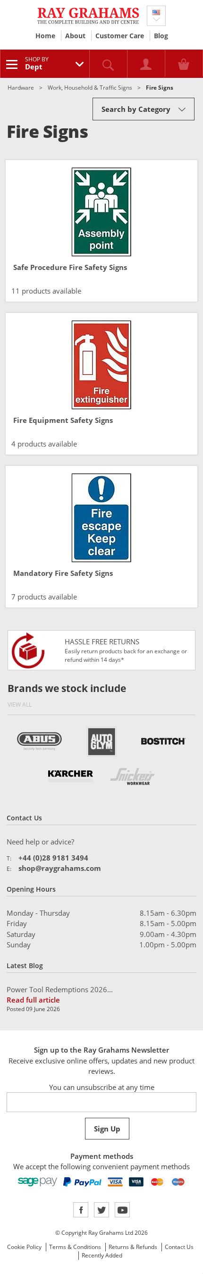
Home (45, 35)
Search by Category (136, 109)
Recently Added (102, 1255)
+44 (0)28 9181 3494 (53, 857)
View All (20, 704)
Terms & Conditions (75, 1247)
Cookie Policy (24, 1247)
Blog (161, 35)
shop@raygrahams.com (59, 868)
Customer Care (119, 35)
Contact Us (179, 1247)
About (75, 35)
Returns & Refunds (133, 1247)
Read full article (33, 999)
